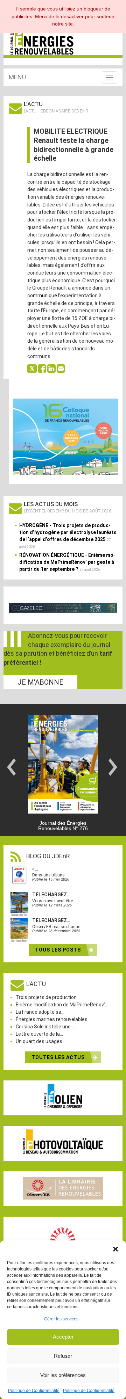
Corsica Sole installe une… (45, 1026)
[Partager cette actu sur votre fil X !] (32, 368)
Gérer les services (61, 1319)
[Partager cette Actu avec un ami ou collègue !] (61, 368)
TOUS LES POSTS (58, 950)
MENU (17, 77)
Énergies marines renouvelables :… (54, 1019)
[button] (115, 1249)
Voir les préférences (63, 1375)
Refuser (63, 1356)
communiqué (42, 295)
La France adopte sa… (40, 1012)
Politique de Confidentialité (33, 1390)
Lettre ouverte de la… (39, 1034)
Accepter (63, 1337)
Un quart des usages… (40, 1041)
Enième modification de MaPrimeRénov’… (62, 1004)
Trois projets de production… (48, 997)
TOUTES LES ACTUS (58, 1057)
